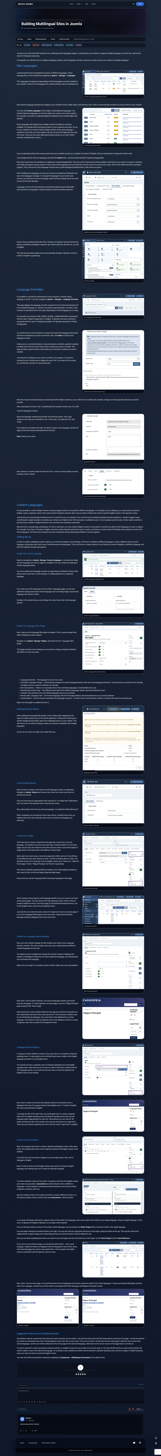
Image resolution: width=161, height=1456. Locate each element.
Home (71, 4)
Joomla (28, 45)
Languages (79, 45)
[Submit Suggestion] (156, 1443)
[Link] (40, 1402)
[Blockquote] (34, 1402)
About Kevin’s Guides (48, 1443)
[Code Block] (37, 1402)
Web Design (36, 45)
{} (42, 1401)
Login (140, 4)
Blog (87, 4)
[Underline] (24, 1402)
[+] (45, 1401)
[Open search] (133, 4)
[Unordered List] (32, 1402)
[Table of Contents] (156, 1438)
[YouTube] (134, 1443)
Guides (78, 4)
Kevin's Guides (25, 3)
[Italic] (21, 1402)
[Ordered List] (29, 1402)
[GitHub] (140, 1443)
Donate (93, 4)
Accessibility (69, 45)
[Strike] (27, 1402)
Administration (59, 45)
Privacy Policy (33, 1443)
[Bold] (19, 1402)
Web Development (47, 45)
